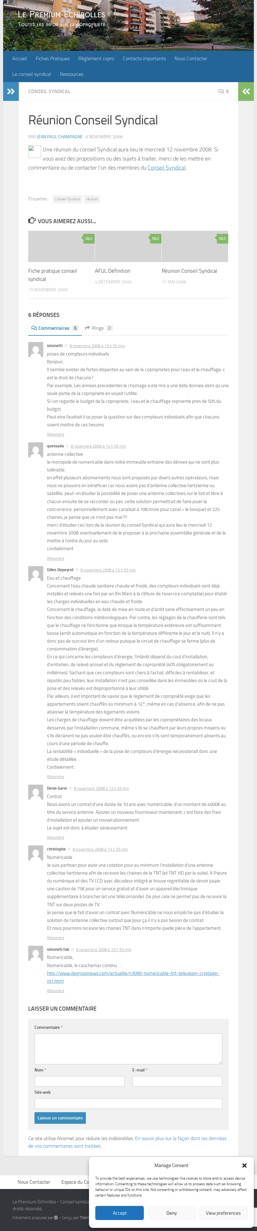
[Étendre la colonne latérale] (11, 91)
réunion (92, 199)
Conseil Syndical (49, 91)
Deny (171, 1213)
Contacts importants (144, 58)
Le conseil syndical (31, 74)
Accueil (19, 58)
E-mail (140, 1070)
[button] (244, 1165)
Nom (40, 1070)
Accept (120, 1213)
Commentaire (48, 1027)
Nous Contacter (191, 58)
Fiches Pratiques (53, 58)
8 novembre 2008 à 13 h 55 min (97, 346)
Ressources (71, 74)
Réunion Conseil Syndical (189, 271)
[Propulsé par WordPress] (56, 1218)
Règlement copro (96, 58)
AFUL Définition (112, 271)
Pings (101, 328)
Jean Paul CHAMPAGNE (60, 136)
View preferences (223, 1213)
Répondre (55, 434)
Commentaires (57, 328)
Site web (42, 1092)
